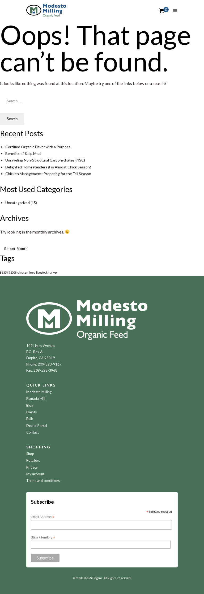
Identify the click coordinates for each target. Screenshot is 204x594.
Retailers (33, 460)
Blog (29, 405)
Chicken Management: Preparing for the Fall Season (48, 173)
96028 (13, 272)
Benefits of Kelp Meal (23, 153)
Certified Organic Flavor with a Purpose (38, 147)
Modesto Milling (39, 392)
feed (32, 272)
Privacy (32, 467)
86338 (4, 272)
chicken (23, 272)
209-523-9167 (50, 364)
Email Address (42, 517)
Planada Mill (35, 398)
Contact (32, 432)
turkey (52, 272)
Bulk (29, 419)
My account (35, 474)
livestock (42, 272)
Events (31, 412)
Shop (30, 454)
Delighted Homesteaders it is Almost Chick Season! (48, 167)
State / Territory (43, 538)
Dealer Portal (36, 425)
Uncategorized (17, 202)
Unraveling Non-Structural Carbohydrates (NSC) (45, 160)
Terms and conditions (43, 480)
